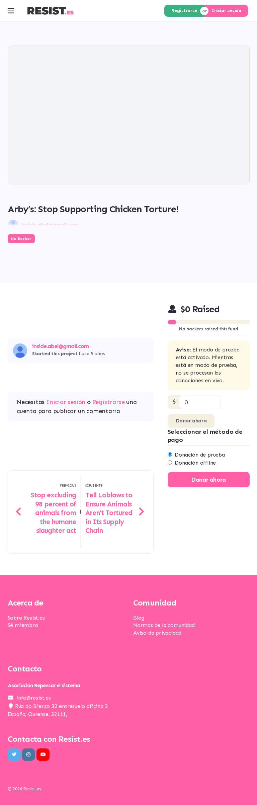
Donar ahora (191, 420)
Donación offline (195, 463)
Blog (138, 618)
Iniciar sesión (226, 10)
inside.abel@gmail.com (60, 346)
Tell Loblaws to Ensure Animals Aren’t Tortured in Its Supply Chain (108, 513)
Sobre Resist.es (26, 618)
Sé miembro (23, 625)
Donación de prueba (200, 455)
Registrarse (184, 10)
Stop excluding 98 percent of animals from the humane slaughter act (53, 513)
